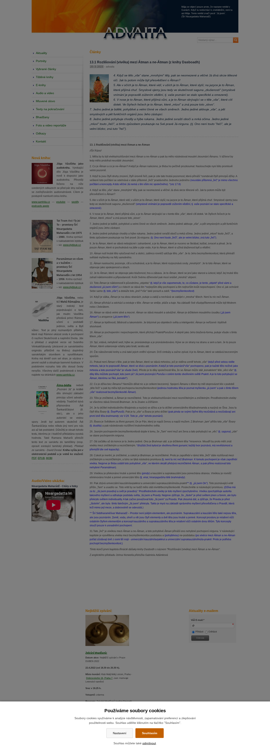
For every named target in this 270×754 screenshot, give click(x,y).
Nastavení (119, 733)
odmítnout (149, 743)
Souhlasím (149, 733)
